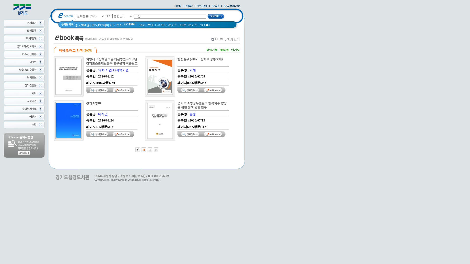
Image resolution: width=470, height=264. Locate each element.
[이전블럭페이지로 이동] (138, 150)
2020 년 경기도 (167, 25)
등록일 (224, 50)
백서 (151, 25)
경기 (143, 25)
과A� (204, 25)
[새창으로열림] (215, 6)
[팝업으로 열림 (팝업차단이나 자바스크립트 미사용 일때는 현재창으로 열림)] (202, 6)
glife (183, 25)
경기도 (193, 25)
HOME (219, 39)
